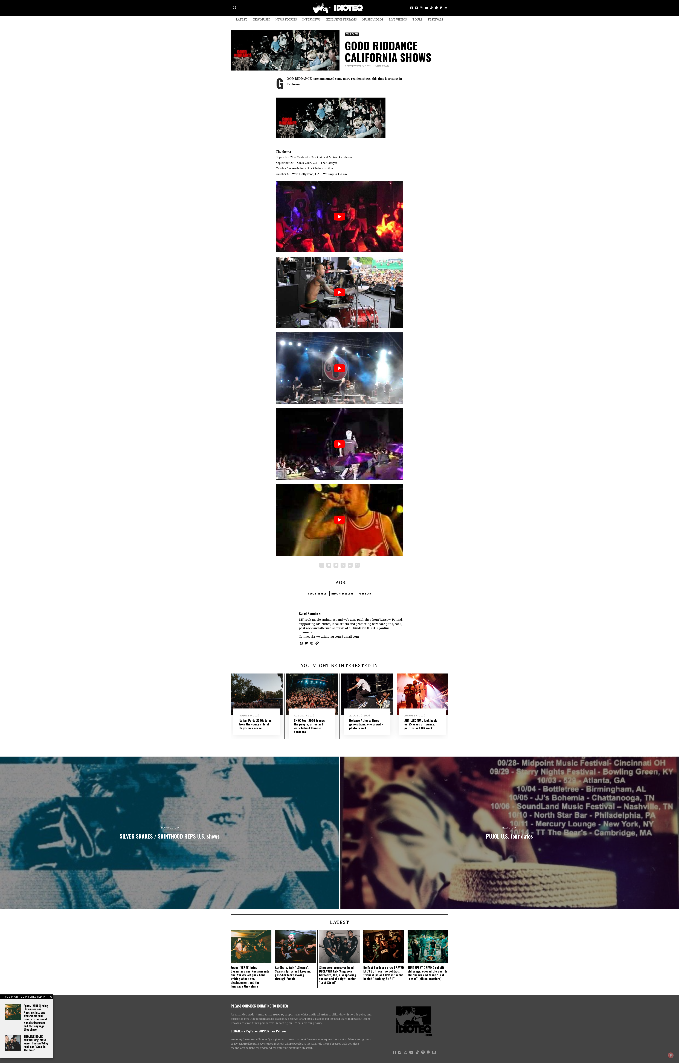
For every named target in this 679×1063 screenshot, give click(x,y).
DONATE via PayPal (242, 1031)
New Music (261, 19)
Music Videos (372, 19)
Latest (241, 19)
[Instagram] (421, 8)
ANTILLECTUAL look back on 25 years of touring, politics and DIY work (420, 724)
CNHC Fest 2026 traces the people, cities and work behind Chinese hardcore (309, 726)
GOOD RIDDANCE (299, 78)
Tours (417, 19)
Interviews (311, 19)
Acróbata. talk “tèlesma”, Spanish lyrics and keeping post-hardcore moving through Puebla (293, 973)
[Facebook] (412, 8)
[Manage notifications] (671, 1055)
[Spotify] (436, 8)
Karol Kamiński (310, 613)
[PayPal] (441, 8)
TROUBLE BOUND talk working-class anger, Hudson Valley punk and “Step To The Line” (36, 1043)
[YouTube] (426, 8)
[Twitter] (416, 8)
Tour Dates (352, 34)
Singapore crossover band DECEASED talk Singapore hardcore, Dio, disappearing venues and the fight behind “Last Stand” (337, 975)
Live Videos (398, 19)
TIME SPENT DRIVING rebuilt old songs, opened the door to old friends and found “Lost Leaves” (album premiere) (428, 973)
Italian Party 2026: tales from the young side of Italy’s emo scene (255, 724)
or (256, 1031)
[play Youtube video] (339, 216)
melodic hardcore (342, 593)
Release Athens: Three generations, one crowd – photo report (366, 724)
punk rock (365, 593)
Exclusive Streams (341, 19)
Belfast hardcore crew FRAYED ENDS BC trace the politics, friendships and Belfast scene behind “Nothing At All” (383, 973)
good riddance (317, 593)
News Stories (286, 19)
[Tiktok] (431, 8)
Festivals (435, 19)
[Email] (446, 8)
